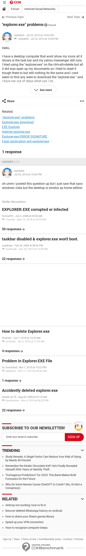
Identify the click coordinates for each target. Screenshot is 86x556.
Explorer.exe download (18, 122)
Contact (68, 539)
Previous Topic (15, 17)
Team (17, 539)
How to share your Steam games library (29, 516)
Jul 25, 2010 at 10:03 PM (44, 38)
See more (45, 90)
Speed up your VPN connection (24, 522)
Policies (79, 539)
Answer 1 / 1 (10, 161)
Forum (15, 9)
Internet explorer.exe (16, 132)
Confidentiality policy (50, 539)
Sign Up (7, 539)
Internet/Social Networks (39, 9)
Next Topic (73, 17)
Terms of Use (29, 539)
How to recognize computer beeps (26, 527)
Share (11, 101)
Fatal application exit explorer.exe (25, 141)
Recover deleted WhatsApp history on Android (33, 510)
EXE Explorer (11, 127)
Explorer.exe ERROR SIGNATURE (24, 136)
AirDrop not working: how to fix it (25, 505)
